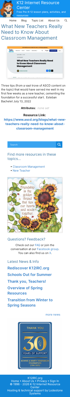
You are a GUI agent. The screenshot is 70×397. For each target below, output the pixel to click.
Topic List (37, 20)
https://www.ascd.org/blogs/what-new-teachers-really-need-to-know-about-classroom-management (35, 124)
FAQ (37, 245)
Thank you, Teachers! (26, 281)
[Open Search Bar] (66, 20)
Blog (24, 20)
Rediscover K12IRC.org (28, 268)
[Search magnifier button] (59, 144)
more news (53, 314)
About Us (53, 20)
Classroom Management (29, 166)
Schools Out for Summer (29, 274)
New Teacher (21, 170)
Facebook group (47, 249)
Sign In (54, 381)
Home (12, 20)
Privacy (42, 381)
